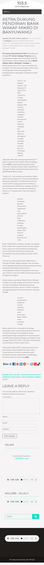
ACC (8, 43)
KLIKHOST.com (22, 458)
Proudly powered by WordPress (22, 560)
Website (5, 429)
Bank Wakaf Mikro (17, 46)
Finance (30, 41)
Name (5, 416)
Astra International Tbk (20, 43)
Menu (7, 11)
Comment (7, 397)
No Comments (35, 38)
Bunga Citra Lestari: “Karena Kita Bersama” (21, 375)
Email (5, 423)
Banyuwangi (29, 46)
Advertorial (16, 41)
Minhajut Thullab (8, 48)
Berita (24, 41)
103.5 (22, 3)
